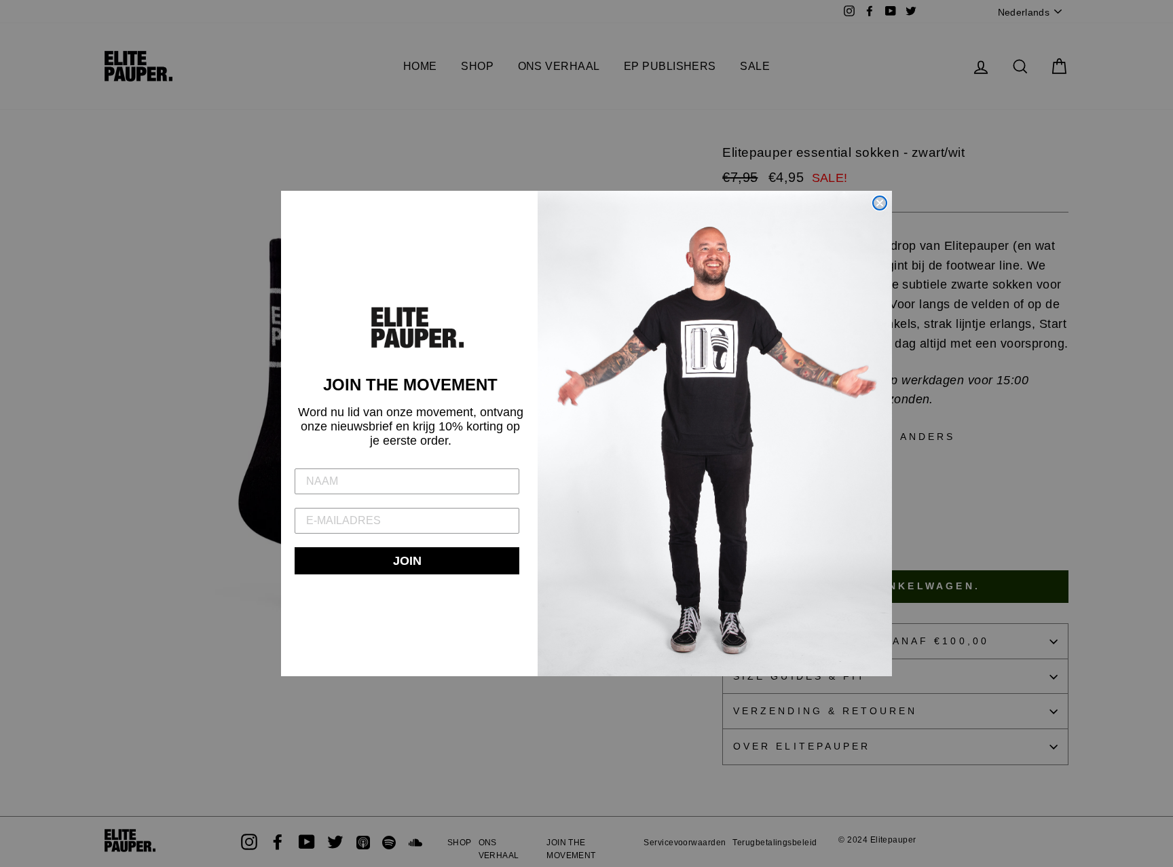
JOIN (407, 561)
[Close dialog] (880, 203)
